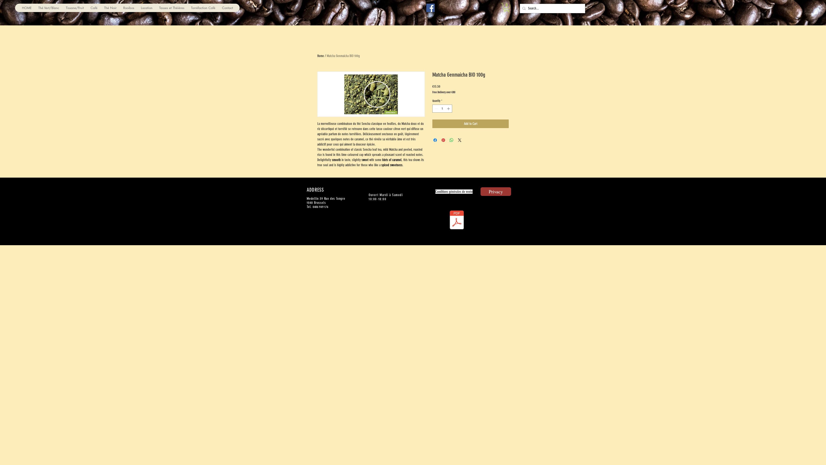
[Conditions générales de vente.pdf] (456, 220)
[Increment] (449, 108)
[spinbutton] (442, 108)
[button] (506, 7)
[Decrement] (435, 108)
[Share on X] (459, 140)
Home (320, 56)
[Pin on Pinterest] (443, 140)
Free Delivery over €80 (443, 92)
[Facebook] (430, 8)
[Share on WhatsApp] (451, 140)
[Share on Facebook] (435, 140)
